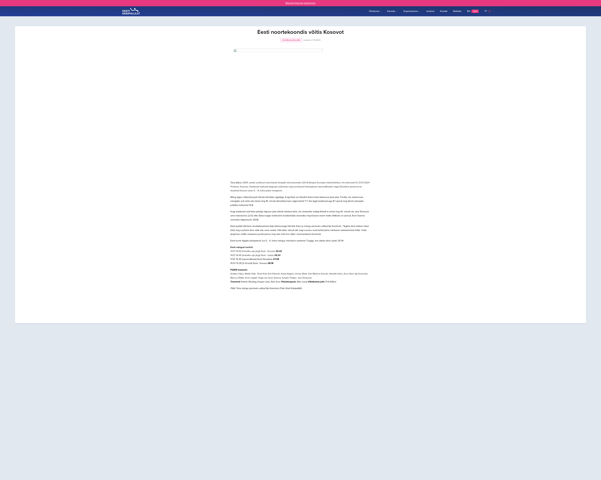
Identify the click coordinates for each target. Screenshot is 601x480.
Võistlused (374, 11)
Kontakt (443, 11)
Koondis (391, 11)
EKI (472, 11)
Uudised (430, 11)
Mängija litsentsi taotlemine (300, 3)
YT (486, 11)
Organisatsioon (410, 11)
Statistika (457, 11)
